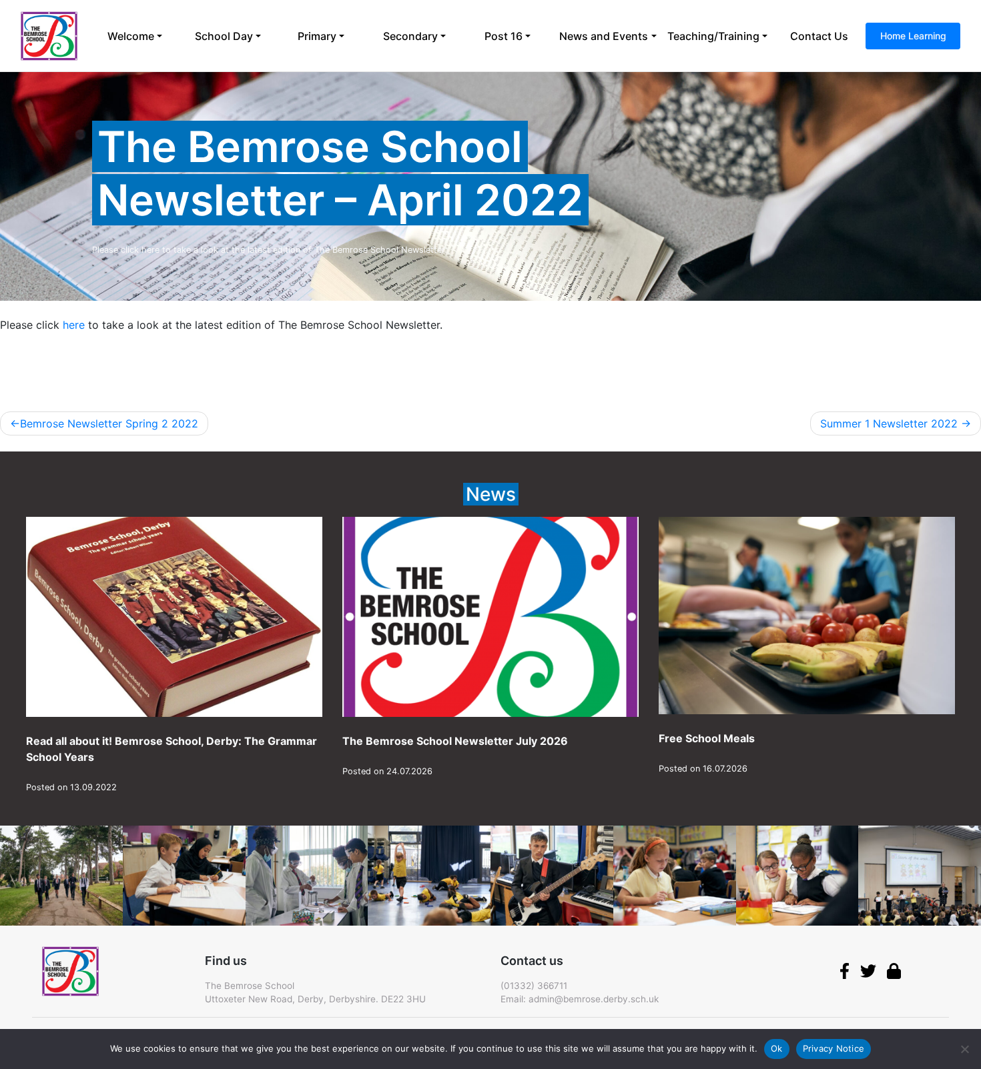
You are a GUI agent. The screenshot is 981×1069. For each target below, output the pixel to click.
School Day (224, 36)
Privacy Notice (834, 1048)
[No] (964, 1049)
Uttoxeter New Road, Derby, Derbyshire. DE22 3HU (315, 999)
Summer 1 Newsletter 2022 (889, 423)
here (72, 324)
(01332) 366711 (534, 985)
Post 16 (503, 36)
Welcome (130, 36)
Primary (317, 36)
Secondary (410, 36)
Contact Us (819, 36)
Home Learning (913, 35)
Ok (777, 1048)
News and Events (603, 36)
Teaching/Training (713, 36)
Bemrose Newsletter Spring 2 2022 (109, 423)
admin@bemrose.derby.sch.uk (594, 999)
